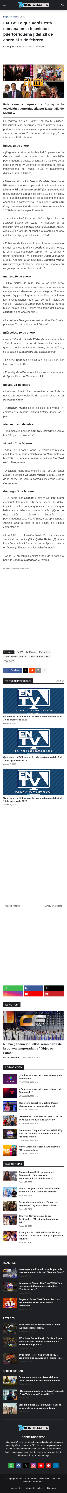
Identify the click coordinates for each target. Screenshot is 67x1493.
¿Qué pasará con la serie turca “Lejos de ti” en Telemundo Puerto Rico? (41, 1393)
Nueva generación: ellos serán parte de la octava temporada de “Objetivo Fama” (32, 1048)
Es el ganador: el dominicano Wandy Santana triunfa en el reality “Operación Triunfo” (41, 1235)
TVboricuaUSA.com (40, 1478)
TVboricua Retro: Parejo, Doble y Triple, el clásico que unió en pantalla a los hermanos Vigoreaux (40, 1341)
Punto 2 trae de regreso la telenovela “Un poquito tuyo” (39, 1148)
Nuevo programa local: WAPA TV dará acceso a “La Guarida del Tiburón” (39, 1190)
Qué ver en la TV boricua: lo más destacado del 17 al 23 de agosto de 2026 (32, 759)
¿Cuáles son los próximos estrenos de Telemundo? (40, 1091)
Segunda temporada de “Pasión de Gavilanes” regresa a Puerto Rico (38, 1204)
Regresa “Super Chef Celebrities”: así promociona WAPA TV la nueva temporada (39, 1302)
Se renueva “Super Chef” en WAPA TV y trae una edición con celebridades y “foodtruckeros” (41, 1133)
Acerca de (16, 1488)
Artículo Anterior (12, 906)
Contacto (51, 1488)
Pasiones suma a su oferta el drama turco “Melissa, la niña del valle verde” (40, 1379)
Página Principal (10, 17)
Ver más (60, 681)
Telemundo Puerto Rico (15, 656)
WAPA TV (9, 661)
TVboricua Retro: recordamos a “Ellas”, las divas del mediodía (40, 1326)
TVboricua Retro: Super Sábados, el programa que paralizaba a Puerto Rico (40, 1356)
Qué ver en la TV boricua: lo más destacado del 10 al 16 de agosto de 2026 (32, 799)
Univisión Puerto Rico (40, 656)
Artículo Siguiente (53, 906)
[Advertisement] (35, 56)
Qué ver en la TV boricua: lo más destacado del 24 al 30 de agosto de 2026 (32, 718)
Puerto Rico (44, 652)
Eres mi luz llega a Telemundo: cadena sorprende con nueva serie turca (40, 1406)
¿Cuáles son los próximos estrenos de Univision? (40, 1077)
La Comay (31, 652)
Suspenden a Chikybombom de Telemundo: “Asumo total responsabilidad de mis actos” (36, 1175)
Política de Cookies (34, 1488)
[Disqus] (33, 854)
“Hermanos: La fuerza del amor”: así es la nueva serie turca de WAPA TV (40, 1118)
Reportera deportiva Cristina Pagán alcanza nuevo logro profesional (38, 1104)
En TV (22, 17)
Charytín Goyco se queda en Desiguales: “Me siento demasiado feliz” (38, 1219)
